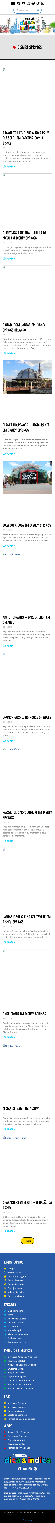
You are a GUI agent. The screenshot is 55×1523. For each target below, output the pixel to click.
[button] (13, 3)
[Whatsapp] (42, 3)
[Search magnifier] (38, 10)
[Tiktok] (38, 3)
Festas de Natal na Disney (21, 1108)
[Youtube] (25, 1468)
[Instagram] (28, 3)
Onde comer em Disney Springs (24, 1013)
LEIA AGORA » (9, 166)
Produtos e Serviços (18, 1350)
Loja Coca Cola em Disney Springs (27, 525)
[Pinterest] (33, 3)
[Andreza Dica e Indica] (27, 24)
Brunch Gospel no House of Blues (27, 717)
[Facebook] (18, 3)
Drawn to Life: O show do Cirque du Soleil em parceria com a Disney (26, 137)
